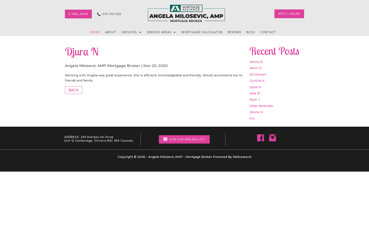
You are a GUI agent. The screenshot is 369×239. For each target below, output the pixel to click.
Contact (268, 32)
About (110, 32)
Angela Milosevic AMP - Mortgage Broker (180, 157)
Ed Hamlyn (257, 74)
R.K (252, 118)
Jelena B (256, 62)
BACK (73, 90)
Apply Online (289, 14)
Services (129, 32)
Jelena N (256, 112)
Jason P (255, 68)
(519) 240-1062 (111, 14)
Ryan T (254, 99)
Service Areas (159, 32)
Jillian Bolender (261, 106)
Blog (250, 32)
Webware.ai (242, 157)
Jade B (254, 93)
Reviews (234, 32)
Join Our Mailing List (187, 139)
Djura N (255, 87)
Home (95, 32)
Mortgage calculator (202, 32)
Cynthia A (256, 81)
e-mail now (78, 14)
